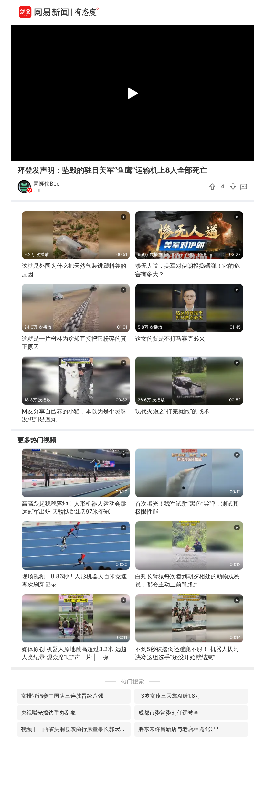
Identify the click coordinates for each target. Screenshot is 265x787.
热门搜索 (132, 681)
